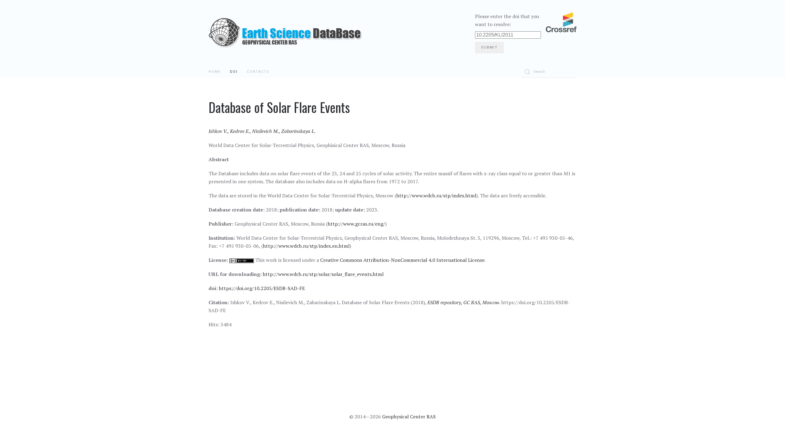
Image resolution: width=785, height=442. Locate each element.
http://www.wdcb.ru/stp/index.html (436, 195)
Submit (489, 47)
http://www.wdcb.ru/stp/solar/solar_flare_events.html (323, 274)
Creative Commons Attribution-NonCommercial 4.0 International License (402, 260)
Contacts (258, 72)
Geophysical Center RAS (409, 416)
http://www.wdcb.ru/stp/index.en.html (306, 245)
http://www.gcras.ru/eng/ (356, 223)
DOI (234, 72)
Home (215, 72)
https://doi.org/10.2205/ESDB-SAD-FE (262, 288)
